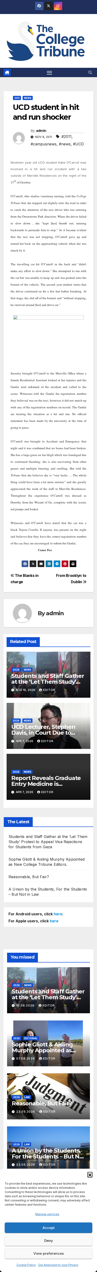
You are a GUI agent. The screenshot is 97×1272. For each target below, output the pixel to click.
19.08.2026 (25, 1005)
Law (27, 1097)
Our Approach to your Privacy (58, 1265)
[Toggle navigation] (49, 72)
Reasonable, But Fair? (28, 876)
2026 (16, 669)
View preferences (48, 1253)
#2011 (66, 136)
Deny (48, 1240)
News (27, 98)
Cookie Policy (26, 1265)
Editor (49, 690)
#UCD (78, 144)
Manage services (47, 1214)
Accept (49, 1227)
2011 (17, 98)
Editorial (31, 1038)
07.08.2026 (26, 1058)
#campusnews (44, 144)
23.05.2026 (26, 1111)
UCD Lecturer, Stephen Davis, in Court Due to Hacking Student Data (43, 732)
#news (65, 144)
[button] (90, 1174)
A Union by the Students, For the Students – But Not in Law (48, 1156)
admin (41, 131)
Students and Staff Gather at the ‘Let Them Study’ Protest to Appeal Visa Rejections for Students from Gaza (47, 841)
